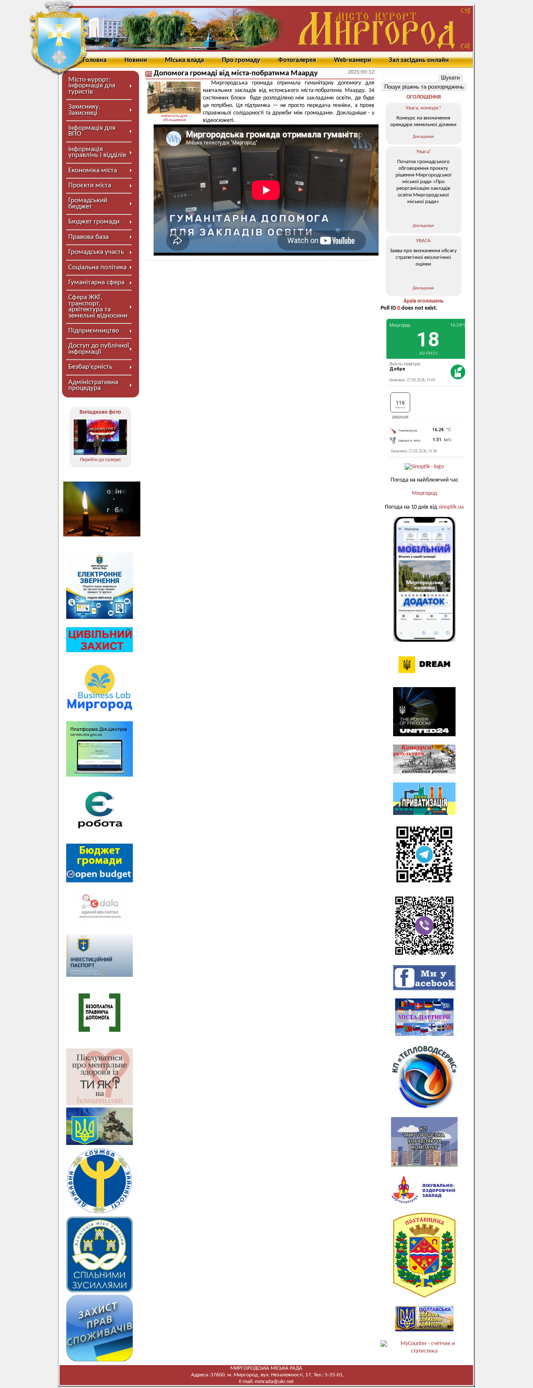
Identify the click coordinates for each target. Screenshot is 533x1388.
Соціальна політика (97, 267)
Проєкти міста (89, 185)
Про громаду (241, 60)
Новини (136, 60)
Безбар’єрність (90, 366)
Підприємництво (93, 330)
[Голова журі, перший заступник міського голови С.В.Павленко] (100, 437)
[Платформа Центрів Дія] (99, 775)
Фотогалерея (297, 60)
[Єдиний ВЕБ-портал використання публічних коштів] (99, 924)
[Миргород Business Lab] (99, 711)
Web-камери (352, 60)
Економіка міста (92, 170)
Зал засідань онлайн (419, 60)
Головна (95, 60)
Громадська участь (96, 252)
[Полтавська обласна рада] (424, 1296)
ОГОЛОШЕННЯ (423, 97)
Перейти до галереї (100, 459)
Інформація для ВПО (91, 130)
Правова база (88, 237)
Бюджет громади (94, 221)
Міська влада (184, 60)
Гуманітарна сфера (96, 282)
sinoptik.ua (451, 507)
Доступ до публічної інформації (98, 348)
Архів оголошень (423, 301)
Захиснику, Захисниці (84, 109)
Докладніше (423, 136)
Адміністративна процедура (93, 385)
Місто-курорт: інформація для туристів (91, 85)
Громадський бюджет (87, 203)
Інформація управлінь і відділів (97, 152)
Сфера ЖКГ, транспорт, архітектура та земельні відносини (97, 306)
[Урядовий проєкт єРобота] (99, 833)
